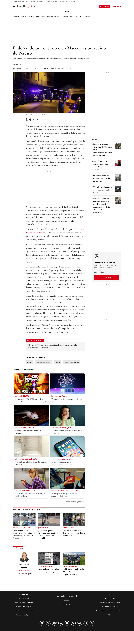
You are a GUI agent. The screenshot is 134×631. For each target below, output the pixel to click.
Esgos (43, 16)
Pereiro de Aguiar (43, 362)
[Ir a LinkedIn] (60, 623)
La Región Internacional (67, 596)
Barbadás (31, 16)
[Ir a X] (48, 623)
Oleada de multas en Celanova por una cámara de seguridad (103, 178)
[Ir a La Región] (26, 6)
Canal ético (110, 598)
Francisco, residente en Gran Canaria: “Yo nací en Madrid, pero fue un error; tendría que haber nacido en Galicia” (103, 149)
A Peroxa (65, 16)
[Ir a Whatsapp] (79, 623)
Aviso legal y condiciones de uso (110, 611)
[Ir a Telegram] (85, 623)
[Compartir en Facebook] (30, 119)
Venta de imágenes (23, 615)
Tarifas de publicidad (24, 611)
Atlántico (67, 604)
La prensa (72, 2)
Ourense (16, 16)
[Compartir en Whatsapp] (27, 119)
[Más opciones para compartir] (37, 119)
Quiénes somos (24, 598)
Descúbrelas (106, 277)
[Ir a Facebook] (42, 623)
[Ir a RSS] (92, 623)
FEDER (110, 615)
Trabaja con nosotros (24, 602)
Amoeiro (23, 16)
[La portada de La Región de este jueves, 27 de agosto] (49, 558)
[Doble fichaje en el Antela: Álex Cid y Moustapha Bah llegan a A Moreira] (74, 558)
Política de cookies (110, 607)
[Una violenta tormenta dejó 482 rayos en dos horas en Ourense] (74, 519)
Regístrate (104, 6)
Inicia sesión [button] (116, 6)
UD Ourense (63, 2)
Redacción (17, 64)
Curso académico (23, 2)
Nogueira (50, 16)
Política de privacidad (110, 602)
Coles (38, 16)
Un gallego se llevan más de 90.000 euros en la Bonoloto (102, 190)
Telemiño (67, 600)
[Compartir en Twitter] (34, 119)
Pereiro (57, 16)
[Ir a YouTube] (67, 623)
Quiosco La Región (23, 607)
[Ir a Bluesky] (73, 623)
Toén (80, 16)
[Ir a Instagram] (54, 623)
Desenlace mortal (37, 2)
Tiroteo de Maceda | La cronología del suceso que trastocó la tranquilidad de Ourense (52, 346)
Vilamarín (87, 16)
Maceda (29, 362)
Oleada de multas (51, 2)
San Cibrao (73, 16)
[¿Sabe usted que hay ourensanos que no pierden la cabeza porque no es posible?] (49, 519)
